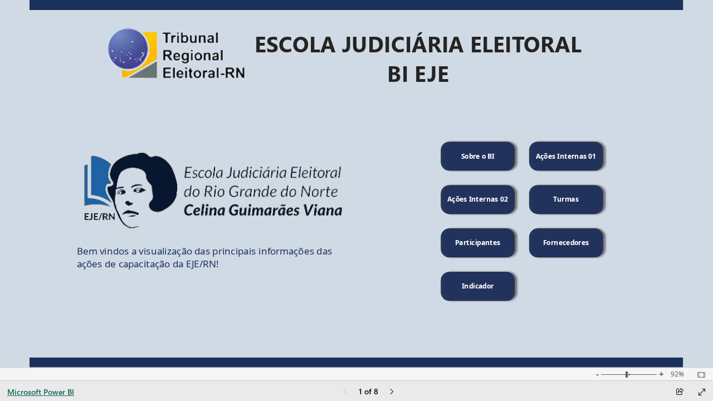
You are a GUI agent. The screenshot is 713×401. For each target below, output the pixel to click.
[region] (356, 184)
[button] (477, 156)
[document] (418, 55)
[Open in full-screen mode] (701, 392)
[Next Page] (391, 392)
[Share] (679, 392)
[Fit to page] (698, 374)
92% (677, 374)
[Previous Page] (345, 392)
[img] (356, 5)
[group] (418, 55)
